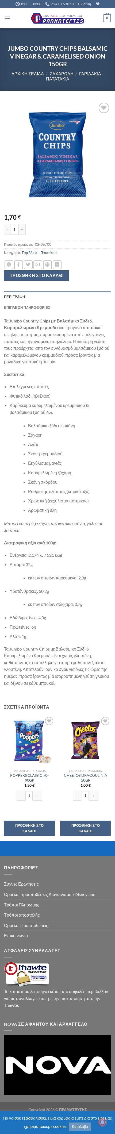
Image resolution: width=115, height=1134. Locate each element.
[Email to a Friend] (37, 264)
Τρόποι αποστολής (22, 914)
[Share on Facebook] (18, 264)
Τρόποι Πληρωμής (21, 904)
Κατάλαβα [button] (80, 1126)
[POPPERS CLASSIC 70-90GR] (29, 741)
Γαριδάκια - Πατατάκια (39, 253)
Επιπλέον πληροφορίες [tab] (27, 307)
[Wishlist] (97, 4)
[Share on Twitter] (28, 264)
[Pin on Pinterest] (47, 264)
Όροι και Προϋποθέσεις (26, 925)
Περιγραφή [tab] (14, 297)
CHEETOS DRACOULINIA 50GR (85, 777)
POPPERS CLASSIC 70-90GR (29, 777)
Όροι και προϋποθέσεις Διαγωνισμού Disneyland (49, 894)
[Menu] (7, 18)
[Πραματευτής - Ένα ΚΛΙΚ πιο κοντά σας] (57, 18)
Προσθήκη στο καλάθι (36, 275)
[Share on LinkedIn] (57, 264)
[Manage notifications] (102, 1122)
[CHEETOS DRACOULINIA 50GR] (85, 741)
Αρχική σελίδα (27, 73)
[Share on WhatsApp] (9, 264)
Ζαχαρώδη (62, 73)
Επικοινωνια (16, 935)
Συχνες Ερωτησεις (21, 883)
